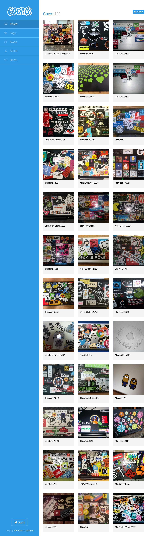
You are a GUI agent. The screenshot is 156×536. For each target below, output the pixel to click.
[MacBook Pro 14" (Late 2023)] (58, 35)
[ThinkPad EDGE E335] (93, 379)
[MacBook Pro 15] (128, 336)
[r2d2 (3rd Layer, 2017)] (93, 164)
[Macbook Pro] (128, 379)
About (13, 50)
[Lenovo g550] (58, 508)
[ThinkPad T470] (93, 35)
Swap (13, 42)
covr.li (19, 10)
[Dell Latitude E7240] (93, 293)
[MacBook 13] (128, 508)
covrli (21, 522)
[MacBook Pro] (93, 336)
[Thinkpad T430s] (58, 78)
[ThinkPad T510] (93, 422)
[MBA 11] (93, 250)
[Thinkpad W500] (58, 379)
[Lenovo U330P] (128, 250)
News (13, 59)
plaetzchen (18, 531)
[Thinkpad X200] (128, 422)
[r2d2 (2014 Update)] (93, 465)
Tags (12, 33)
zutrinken (29, 531)
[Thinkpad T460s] (93, 78)
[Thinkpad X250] (58, 293)
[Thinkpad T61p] (58, 250)
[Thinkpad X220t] (93, 121)
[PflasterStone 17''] (128, 35)
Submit (139, 12)
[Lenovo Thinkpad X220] (58, 207)
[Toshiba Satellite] (93, 207)
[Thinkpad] (128, 121)
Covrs (13, 24)
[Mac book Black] (128, 465)
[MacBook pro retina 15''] (58, 336)
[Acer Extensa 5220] (128, 207)
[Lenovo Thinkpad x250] (58, 121)
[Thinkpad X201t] (128, 293)
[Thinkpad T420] (58, 164)
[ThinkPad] (93, 508)
